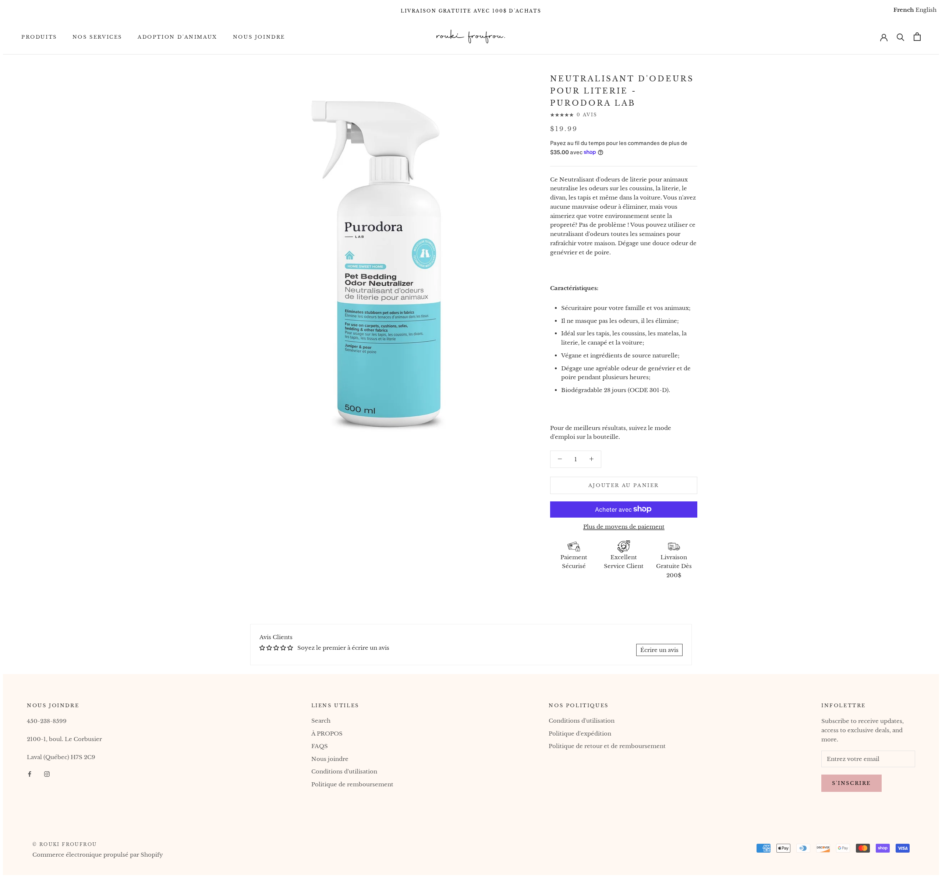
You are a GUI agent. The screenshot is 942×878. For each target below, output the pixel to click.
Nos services (97, 37)
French (903, 9)
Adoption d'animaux (177, 37)
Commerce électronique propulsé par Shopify (97, 854)
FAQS (319, 746)
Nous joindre (259, 37)
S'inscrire (851, 783)
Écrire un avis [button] (659, 649)
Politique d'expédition (580, 733)
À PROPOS (327, 733)
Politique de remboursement (352, 784)
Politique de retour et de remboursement (607, 746)
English (926, 9)
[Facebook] (29, 773)
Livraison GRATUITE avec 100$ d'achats (471, 11)
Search (320, 720)
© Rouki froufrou (64, 844)
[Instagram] (47, 773)
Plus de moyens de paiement (624, 526)
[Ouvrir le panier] (917, 36)
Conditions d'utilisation (344, 771)
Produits (39, 37)
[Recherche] (900, 36)
